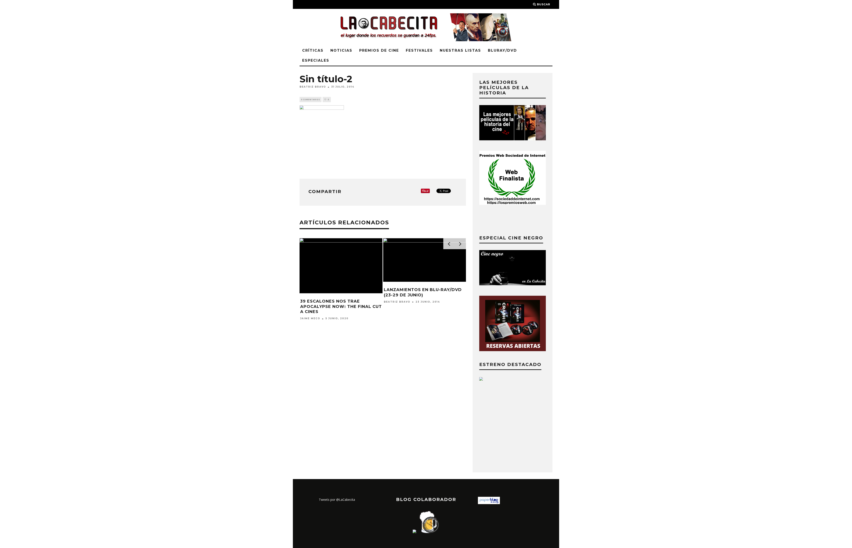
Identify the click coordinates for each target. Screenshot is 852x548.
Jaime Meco (310, 318)
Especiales (315, 60)
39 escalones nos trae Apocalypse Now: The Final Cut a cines (341, 306)
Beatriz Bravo (313, 87)
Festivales (419, 50)
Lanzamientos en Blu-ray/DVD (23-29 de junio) (423, 292)
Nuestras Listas (460, 50)
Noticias (341, 50)
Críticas (312, 50)
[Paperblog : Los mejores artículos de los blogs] (489, 503)
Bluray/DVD (502, 50)
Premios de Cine (379, 50)
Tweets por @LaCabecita (337, 499)
